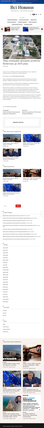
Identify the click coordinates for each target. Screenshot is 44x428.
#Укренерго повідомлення (12, 19)
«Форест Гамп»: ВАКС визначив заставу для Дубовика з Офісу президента (32, 179)
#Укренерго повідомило (22, 22)
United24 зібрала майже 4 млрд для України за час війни (10, 144)
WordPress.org (5, 331)
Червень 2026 (5, 252)
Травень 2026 (5, 255)
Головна (13, 2)
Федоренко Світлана (18, 122)
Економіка (18, 2)
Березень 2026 (5, 260)
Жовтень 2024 (5, 301)
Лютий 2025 (5, 291)
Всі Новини (22, 7)
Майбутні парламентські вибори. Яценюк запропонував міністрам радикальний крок (18, 236)
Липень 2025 (5, 279)
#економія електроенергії (24, 19)
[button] (2, 29)
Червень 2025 (5, 282)
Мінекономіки (13, 106)
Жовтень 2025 (5, 272)
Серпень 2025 (5, 277)
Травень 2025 (5, 284)
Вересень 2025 (5, 274)
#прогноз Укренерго (32, 22)
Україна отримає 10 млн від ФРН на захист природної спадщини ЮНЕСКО (16, 234)
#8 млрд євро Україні (28, 24)
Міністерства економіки (19, 76)
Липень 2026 (5, 250)
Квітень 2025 (5, 287)
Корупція (22, 2)
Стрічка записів (6, 326)
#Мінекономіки (33, 19)
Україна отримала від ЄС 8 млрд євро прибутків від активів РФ (16, 28)
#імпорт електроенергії (12, 22)
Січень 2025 (5, 294)
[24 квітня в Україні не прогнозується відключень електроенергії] (1, 214)
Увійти (4, 324)
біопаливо (9, 106)
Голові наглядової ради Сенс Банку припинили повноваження (33, 28)
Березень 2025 (5, 289)
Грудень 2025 (5, 267)
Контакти (30, 2)
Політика (26, 2)
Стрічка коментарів (6, 329)
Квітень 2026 (5, 257)
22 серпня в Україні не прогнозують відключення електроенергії (14, 229)
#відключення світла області (17, 24)
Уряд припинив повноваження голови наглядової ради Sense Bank (15, 231)
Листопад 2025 (5, 269)
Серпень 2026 (5, 247)
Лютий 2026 (5, 262)
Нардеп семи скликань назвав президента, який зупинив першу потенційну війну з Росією (19, 225)
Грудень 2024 (5, 296)
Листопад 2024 (5, 299)
